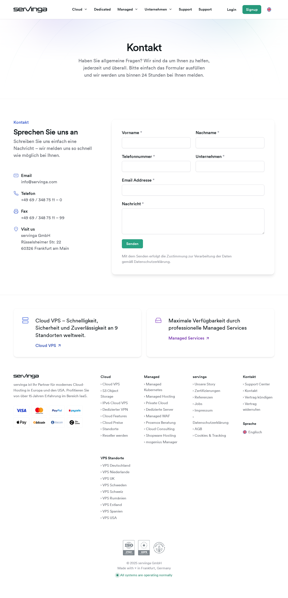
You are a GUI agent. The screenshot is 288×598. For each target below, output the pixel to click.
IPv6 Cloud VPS (115, 403)
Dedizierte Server (159, 409)
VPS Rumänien (114, 498)
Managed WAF (158, 416)
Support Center (257, 384)
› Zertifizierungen (206, 390)
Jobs (198, 403)
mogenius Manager (161, 442)
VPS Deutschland (116, 465)
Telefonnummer (137, 156)
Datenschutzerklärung (211, 422)
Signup (252, 9)
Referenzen (204, 397)
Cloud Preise (112, 422)
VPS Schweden (114, 485)
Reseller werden (115, 435)
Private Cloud (156, 403)
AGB (198, 429)
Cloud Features (114, 416)
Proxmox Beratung (161, 422)
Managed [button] (125, 9)
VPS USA (109, 517)
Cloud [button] (77, 9)
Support (185, 9)
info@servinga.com (39, 181)
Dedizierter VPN (115, 409)
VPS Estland (112, 504)
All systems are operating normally (146, 575)
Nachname (206, 132)
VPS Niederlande (115, 472)
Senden (132, 243)
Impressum (204, 410)
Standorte (110, 429)
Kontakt (251, 390)
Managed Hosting (160, 396)
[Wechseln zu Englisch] (269, 9)
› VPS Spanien (112, 511)
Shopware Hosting (161, 435)
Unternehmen (209, 156)
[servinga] (30, 9)
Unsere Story (205, 384)
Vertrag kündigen (259, 397)
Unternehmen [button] (156, 9)
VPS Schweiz (112, 491)
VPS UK (108, 478)
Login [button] (231, 9)
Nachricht (131, 203)
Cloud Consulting (160, 429)
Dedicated (102, 9)
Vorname (130, 132)
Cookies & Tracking (210, 435)
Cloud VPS (111, 384)
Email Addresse (137, 180)
